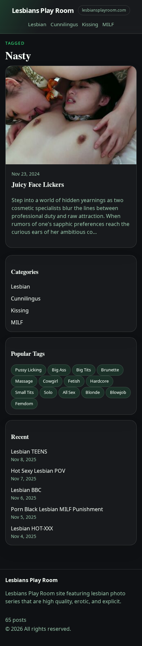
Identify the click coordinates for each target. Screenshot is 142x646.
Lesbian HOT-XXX (32, 528)
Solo (48, 392)
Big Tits (83, 370)
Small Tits (24, 392)
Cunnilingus (64, 24)
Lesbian (37, 24)
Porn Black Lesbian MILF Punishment (57, 509)
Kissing (90, 24)
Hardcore (99, 381)
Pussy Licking (28, 370)
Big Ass (59, 370)
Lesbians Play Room (43, 10)
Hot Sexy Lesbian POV (38, 470)
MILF (108, 24)
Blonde (93, 392)
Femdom (24, 403)
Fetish (74, 381)
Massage (24, 381)
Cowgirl (50, 381)
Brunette (110, 370)
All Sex (69, 392)
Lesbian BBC (26, 490)
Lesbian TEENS (29, 451)
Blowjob (118, 392)
